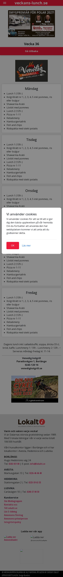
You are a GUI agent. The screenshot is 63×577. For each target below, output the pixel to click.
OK (12, 245)
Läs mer (26, 245)
